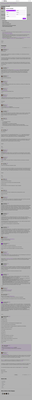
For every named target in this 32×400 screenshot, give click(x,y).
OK (24, 18)
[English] (5, 1)
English (7, 10)
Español (18, 10)
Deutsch (8, 12)
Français (18, 12)
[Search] (28, 1)
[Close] (25, 8)
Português (8, 16)
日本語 (7, 14)
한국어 (17, 14)
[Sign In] (30, 1)
